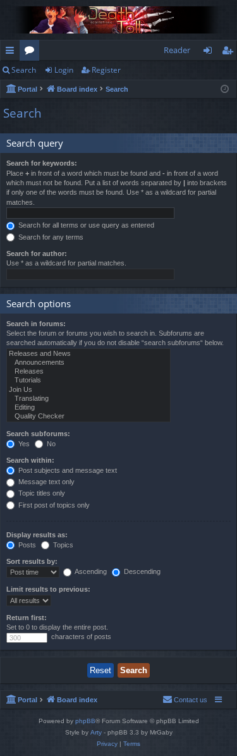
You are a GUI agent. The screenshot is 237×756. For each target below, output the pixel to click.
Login (63, 69)
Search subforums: (38, 433)
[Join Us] (88, 390)
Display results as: (37, 535)
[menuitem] (184, 700)
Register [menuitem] (230, 52)
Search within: (30, 460)
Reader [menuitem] (177, 50)
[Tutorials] (88, 380)
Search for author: (36, 253)
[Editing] (88, 407)
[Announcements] (88, 362)
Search (23, 69)
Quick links (12, 52)
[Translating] (88, 398)
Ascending (90, 571)
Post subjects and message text (66, 470)
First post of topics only (53, 505)
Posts (26, 545)
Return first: (26, 617)
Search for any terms (49, 237)
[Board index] (118, 20)
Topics (62, 545)
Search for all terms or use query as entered (85, 225)
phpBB (85, 720)
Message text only (45, 481)
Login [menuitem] (210, 52)
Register (106, 69)
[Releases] (88, 371)
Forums (32, 52)
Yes (23, 444)
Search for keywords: (41, 163)
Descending (141, 571)
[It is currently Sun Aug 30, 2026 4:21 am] (225, 89)
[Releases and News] (88, 354)
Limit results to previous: (48, 589)
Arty (96, 732)
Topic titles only (40, 493)
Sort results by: (32, 561)
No (50, 444)
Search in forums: (36, 323)
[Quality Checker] (88, 416)
